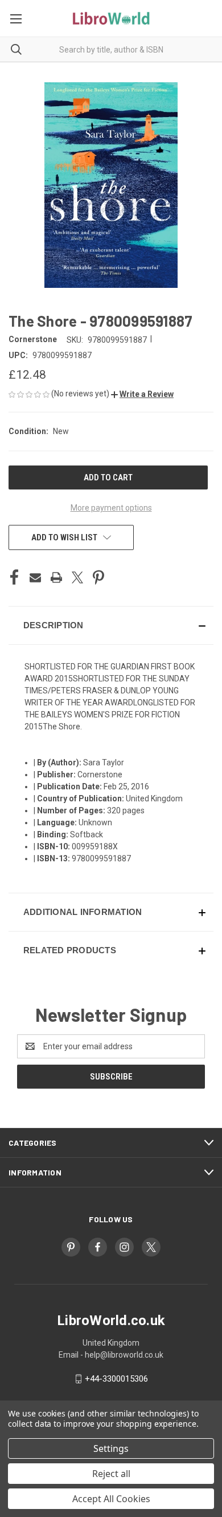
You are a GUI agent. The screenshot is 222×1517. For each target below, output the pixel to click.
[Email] (35, 577)
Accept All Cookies (111, 1498)
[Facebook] (14, 577)
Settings (111, 1448)
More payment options (111, 507)
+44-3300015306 (116, 1379)
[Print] (56, 577)
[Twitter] (77, 577)
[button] (142, 394)
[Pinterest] (98, 577)
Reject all (111, 1473)
